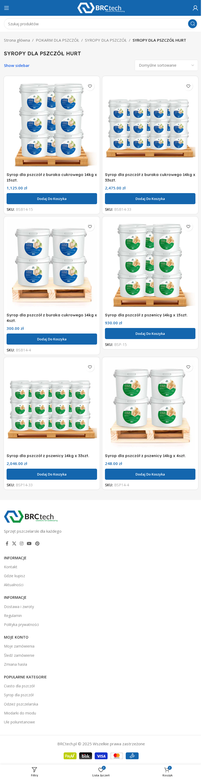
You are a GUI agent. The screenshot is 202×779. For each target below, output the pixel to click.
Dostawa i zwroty (19, 606)
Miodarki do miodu (20, 713)
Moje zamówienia (19, 646)
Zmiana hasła (15, 664)
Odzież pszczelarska (21, 704)
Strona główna (17, 40)
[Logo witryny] (101, 7)
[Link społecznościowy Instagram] (21, 543)
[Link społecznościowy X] (14, 543)
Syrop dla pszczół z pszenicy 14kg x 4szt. (145, 455)
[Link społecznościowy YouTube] (29, 543)
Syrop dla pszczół (19, 694)
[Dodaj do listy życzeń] (89, 86)
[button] (52, 198)
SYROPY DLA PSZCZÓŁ (106, 40)
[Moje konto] (195, 8)
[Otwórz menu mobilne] (6, 8)
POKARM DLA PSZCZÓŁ (57, 40)
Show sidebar (16, 65)
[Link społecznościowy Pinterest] (37, 543)
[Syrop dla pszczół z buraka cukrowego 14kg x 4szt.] (52, 264)
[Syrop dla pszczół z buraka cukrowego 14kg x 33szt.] (150, 124)
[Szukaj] (192, 23)
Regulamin (13, 615)
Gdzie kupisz (14, 575)
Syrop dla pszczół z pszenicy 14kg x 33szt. (48, 455)
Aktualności (13, 584)
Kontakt (10, 566)
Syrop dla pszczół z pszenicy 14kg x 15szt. (146, 314)
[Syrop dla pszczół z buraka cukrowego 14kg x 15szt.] (52, 124)
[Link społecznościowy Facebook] (7, 543)
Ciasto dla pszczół (19, 685)
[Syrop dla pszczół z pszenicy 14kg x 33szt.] (52, 405)
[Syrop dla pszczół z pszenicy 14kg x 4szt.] (150, 405)
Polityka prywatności (21, 624)
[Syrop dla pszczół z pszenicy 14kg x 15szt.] (150, 264)
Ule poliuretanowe (19, 721)
